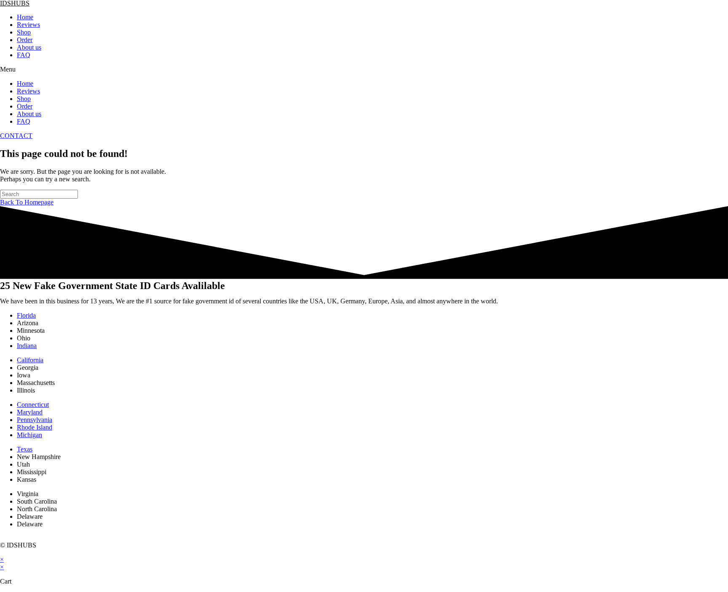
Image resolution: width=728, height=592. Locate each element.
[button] (364, 69)
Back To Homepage (27, 202)
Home (25, 17)
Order (24, 39)
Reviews (28, 24)
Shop (24, 32)
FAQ (23, 54)
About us (29, 47)
